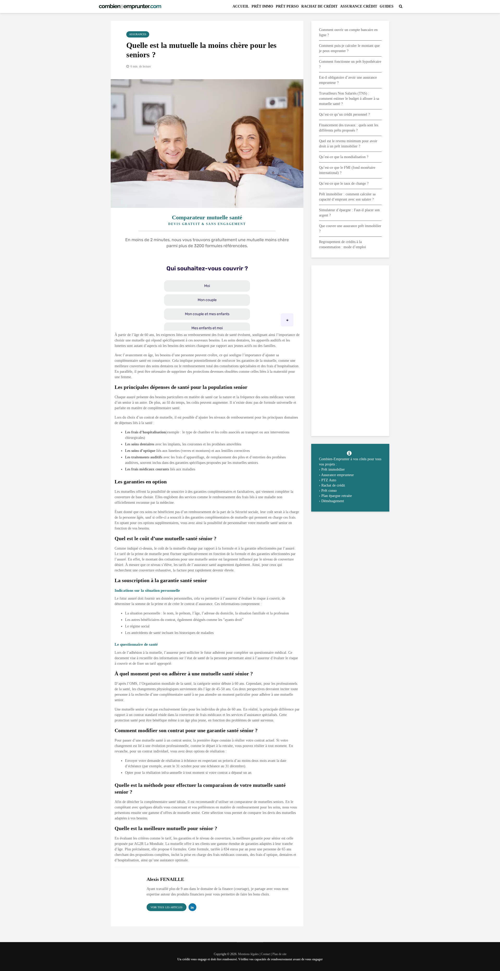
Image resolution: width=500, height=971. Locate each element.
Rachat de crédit (319, 6)
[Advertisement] (350, 350)
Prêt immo (262, 6)
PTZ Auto (328, 480)
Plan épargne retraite (336, 496)
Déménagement (332, 501)
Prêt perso (287, 6)
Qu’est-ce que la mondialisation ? (343, 157)
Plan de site (279, 954)
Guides (386, 6)
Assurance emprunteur (337, 475)
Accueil (241, 6)
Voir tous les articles (167, 907)
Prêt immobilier (333, 469)
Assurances (137, 34)
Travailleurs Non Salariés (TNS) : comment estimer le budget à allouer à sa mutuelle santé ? (349, 98)
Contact (266, 954)
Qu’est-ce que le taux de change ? (343, 183)
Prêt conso (329, 491)
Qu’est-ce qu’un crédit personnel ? (344, 114)
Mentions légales (248, 954)
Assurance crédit (358, 6)
